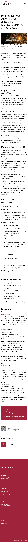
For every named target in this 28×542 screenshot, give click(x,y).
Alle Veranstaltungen (8, 8)
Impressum (16, 540)
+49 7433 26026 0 (6, 505)
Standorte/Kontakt (5, 530)
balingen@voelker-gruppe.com (8, 507)
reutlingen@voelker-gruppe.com (8, 481)
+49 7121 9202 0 (5, 479)
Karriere (3, 526)
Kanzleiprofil (4, 523)
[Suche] (21, 4)
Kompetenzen (4, 517)
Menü (25, 3)
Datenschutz (24, 540)
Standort (5, 484)
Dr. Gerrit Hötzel (5, 314)
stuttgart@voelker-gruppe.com (7, 494)
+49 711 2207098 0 (6, 492)
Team (2, 520)
